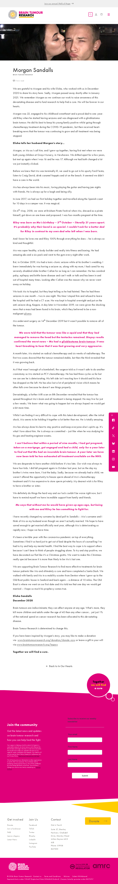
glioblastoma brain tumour (78, 341)
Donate (10, 825)
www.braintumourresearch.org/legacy (37, 644)
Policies (67, 876)
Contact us (37, 876)
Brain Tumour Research (23, 876)
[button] (90, 14)
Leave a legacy (13, 836)
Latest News (12, 839)
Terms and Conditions (52, 876)
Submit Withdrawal (79, 876)
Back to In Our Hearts (60, 666)
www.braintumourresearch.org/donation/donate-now (46, 640)
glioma (27, 313)
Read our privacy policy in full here (29, 756)
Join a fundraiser (14, 829)
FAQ (9, 832)
